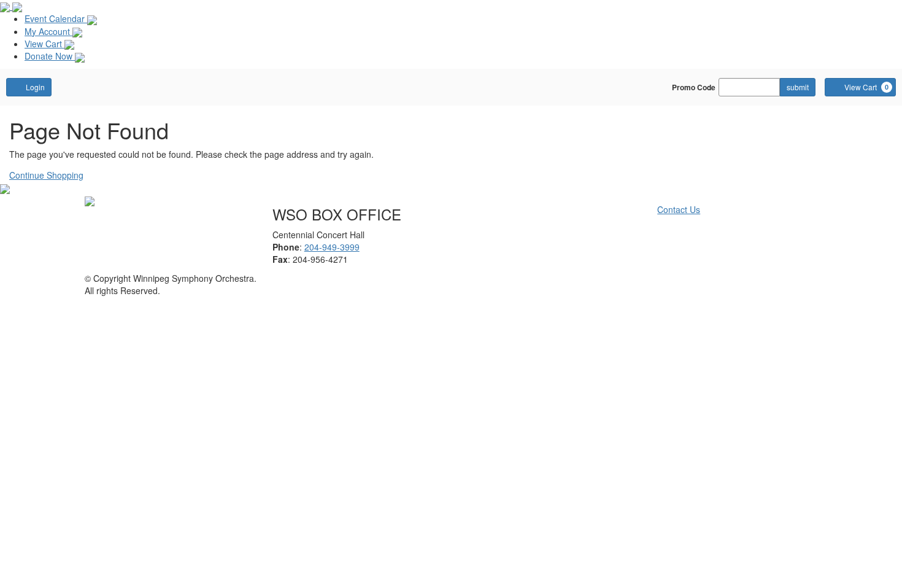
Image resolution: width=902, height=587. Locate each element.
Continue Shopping (46, 175)
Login (35, 87)
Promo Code (693, 87)
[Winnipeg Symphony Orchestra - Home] (89, 200)
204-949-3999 (332, 247)
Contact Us (678, 209)
